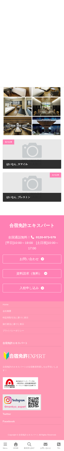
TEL (58, 448)
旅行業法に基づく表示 (13, 324)
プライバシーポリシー (13, 330)
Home (6, 304)
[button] (32, 259)
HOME (15, 448)
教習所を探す (29, 448)
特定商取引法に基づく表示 (15, 317)
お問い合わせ (45, 448)
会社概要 (7, 311)
